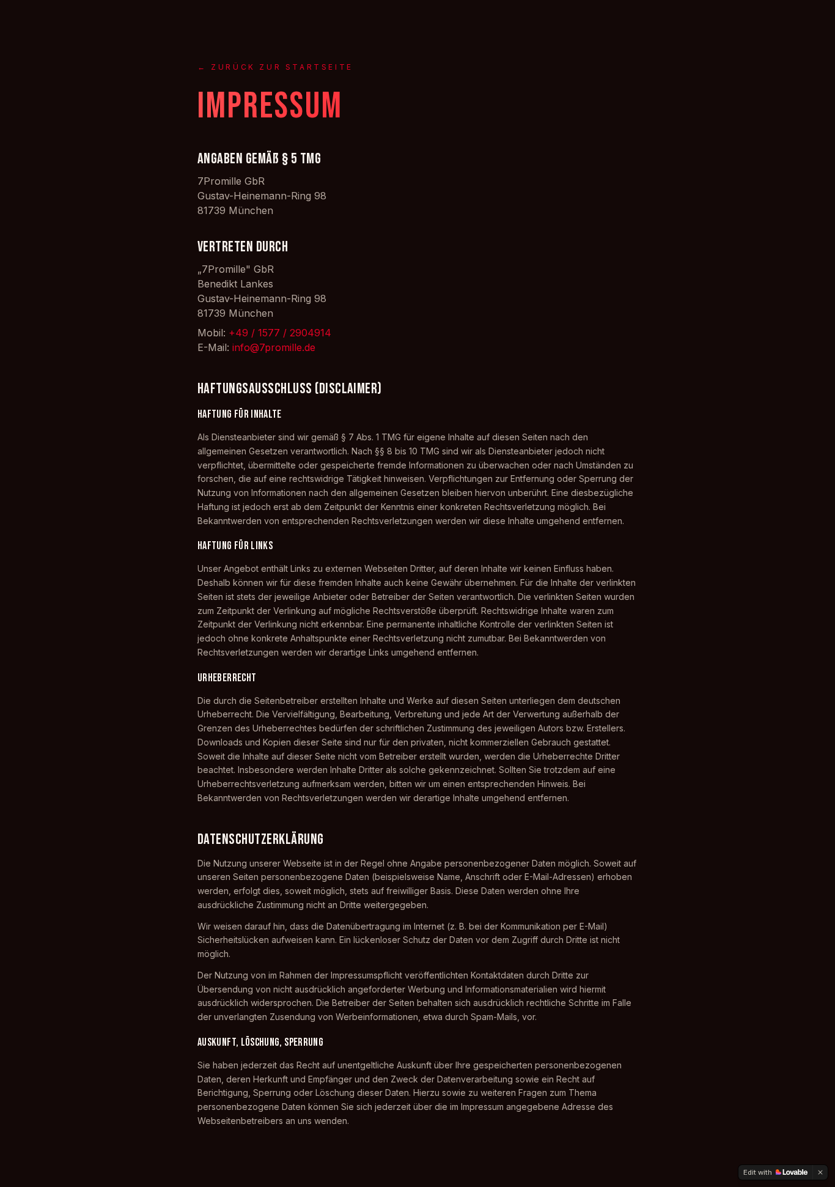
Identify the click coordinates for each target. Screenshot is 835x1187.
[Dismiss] (820, 1172)
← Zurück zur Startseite (275, 67)
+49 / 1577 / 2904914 (280, 333)
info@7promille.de (273, 347)
